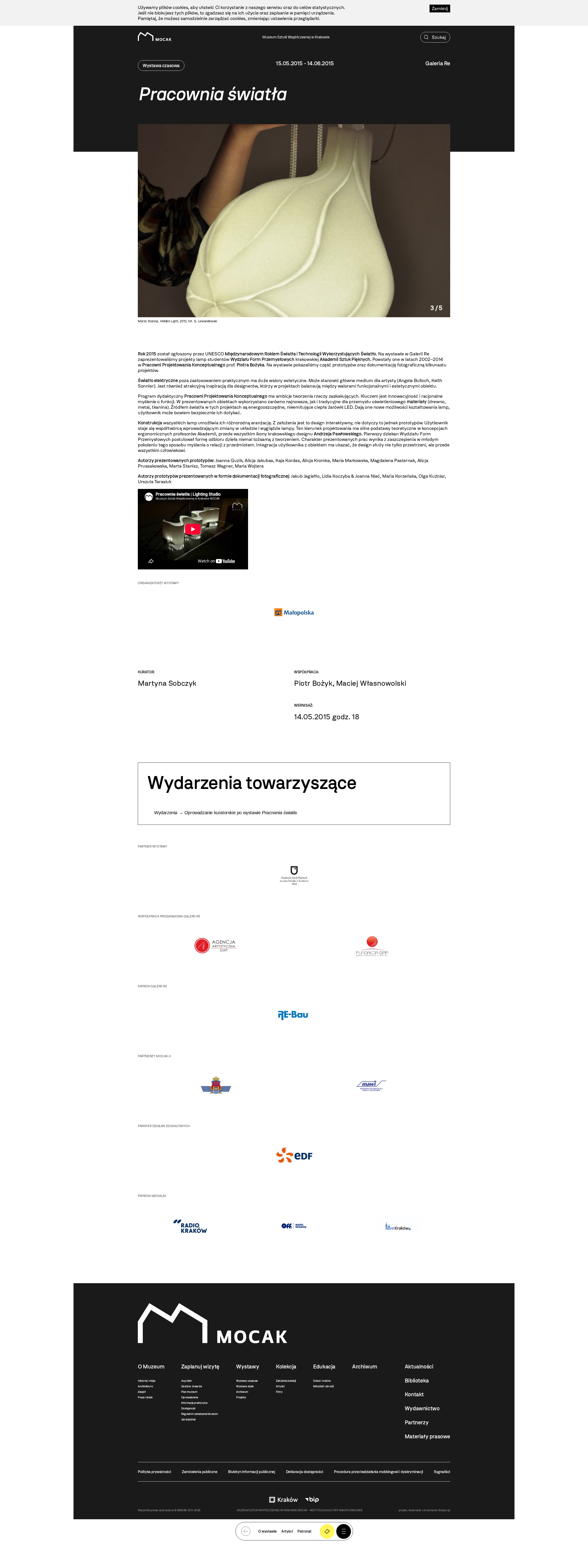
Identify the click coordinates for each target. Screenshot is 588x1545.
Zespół (142, 1392)
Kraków (283, 1499)
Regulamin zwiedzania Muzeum (199, 1414)
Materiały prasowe (427, 1436)
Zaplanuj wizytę (200, 1366)
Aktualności (419, 1366)
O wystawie (267, 1531)
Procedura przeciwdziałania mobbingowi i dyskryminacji (378, 1472)
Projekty (241, 1397)
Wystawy (247, 1366)
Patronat (304, 1531)
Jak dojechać (188, 1419)
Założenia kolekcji (286, 1380)
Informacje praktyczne (194, 1403)
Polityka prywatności (154, 1472)
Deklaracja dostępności (304, 1472)
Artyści (280, 1386)
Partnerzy (417, 1422)
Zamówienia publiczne (199, 1472)
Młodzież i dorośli (323, 1386)
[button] (343, 1531)
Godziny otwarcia (191, 1386)
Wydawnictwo (422, 1408)
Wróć (245, 1531)
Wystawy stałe (245, 1386)
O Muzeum (151, 1366)
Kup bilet (186, 1380)
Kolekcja (286, 1366)
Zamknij (440, 8)
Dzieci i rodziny (322, 1380)
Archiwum (242, 1392)
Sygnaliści (442, 1472)
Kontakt (414, 1394)
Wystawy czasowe (247, 1380)
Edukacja (324, 1366)
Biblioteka (417, 1380)
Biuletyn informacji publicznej (251, 1472)
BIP (312, 1499)
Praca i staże (145, 1397)
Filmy (279, 1392)
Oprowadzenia (189, 1397)
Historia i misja (146, 1380)
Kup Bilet (327, 1531)
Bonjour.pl (444, 1510)
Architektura (145, 1386)
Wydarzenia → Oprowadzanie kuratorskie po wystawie (225, 812)
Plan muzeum (189, 1392)
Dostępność (188, 1408)
